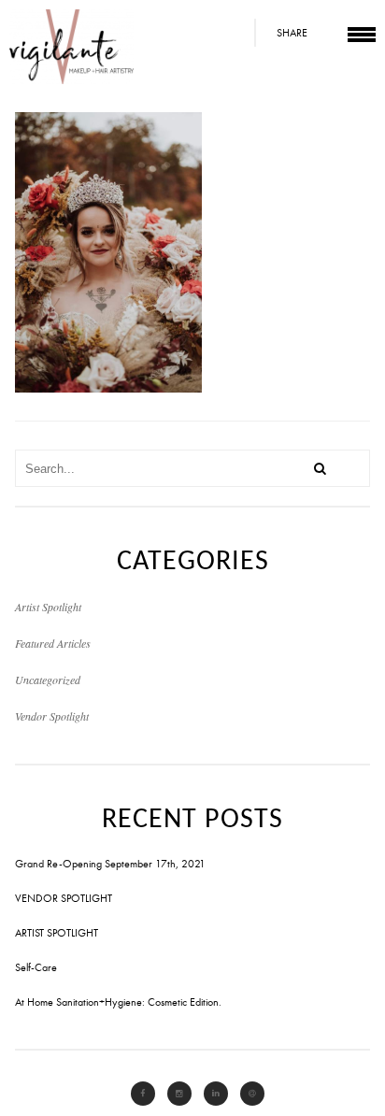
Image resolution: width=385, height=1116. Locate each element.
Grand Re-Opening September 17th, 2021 (110, 863)
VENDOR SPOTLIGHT (63, 898)
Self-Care (36, 967)
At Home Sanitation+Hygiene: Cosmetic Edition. (118, 1002)
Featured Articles (53, 643)
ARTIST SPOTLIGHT (56, 932)
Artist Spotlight (48, 606)
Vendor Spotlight (52, 715)
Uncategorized (47, 679)
